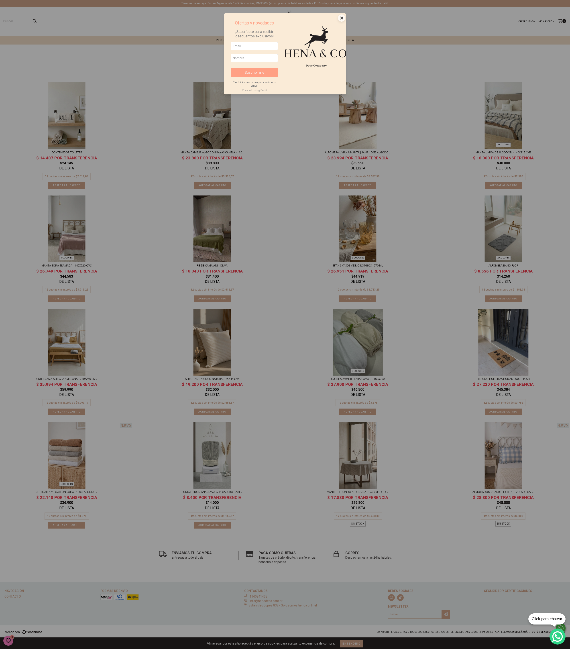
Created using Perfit (254, 90)
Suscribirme (254, 72)
